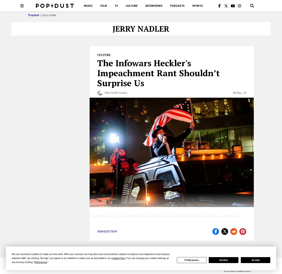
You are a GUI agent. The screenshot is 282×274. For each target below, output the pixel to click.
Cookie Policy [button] (118, 258)
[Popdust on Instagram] (239, 6)
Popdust (34, 15)
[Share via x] (224, 231)
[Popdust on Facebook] (219, 6)
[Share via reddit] (233, 231)
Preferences (192, 260)
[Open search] (252, 6)
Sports (197, 5)
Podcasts (177, 5)
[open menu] (22, 6)
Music (88, 5)
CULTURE (132, 5)
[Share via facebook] (215, 231)
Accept (255, 260)
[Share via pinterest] (242, 231)
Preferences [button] (40, 262)
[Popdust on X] (226, 6)
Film (103, 5)
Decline (223, 260)
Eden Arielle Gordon (116, 92)
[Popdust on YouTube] (233, 6)
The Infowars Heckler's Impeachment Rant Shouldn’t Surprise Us (158, 73)
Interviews (153, 5)
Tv (116, 5)
